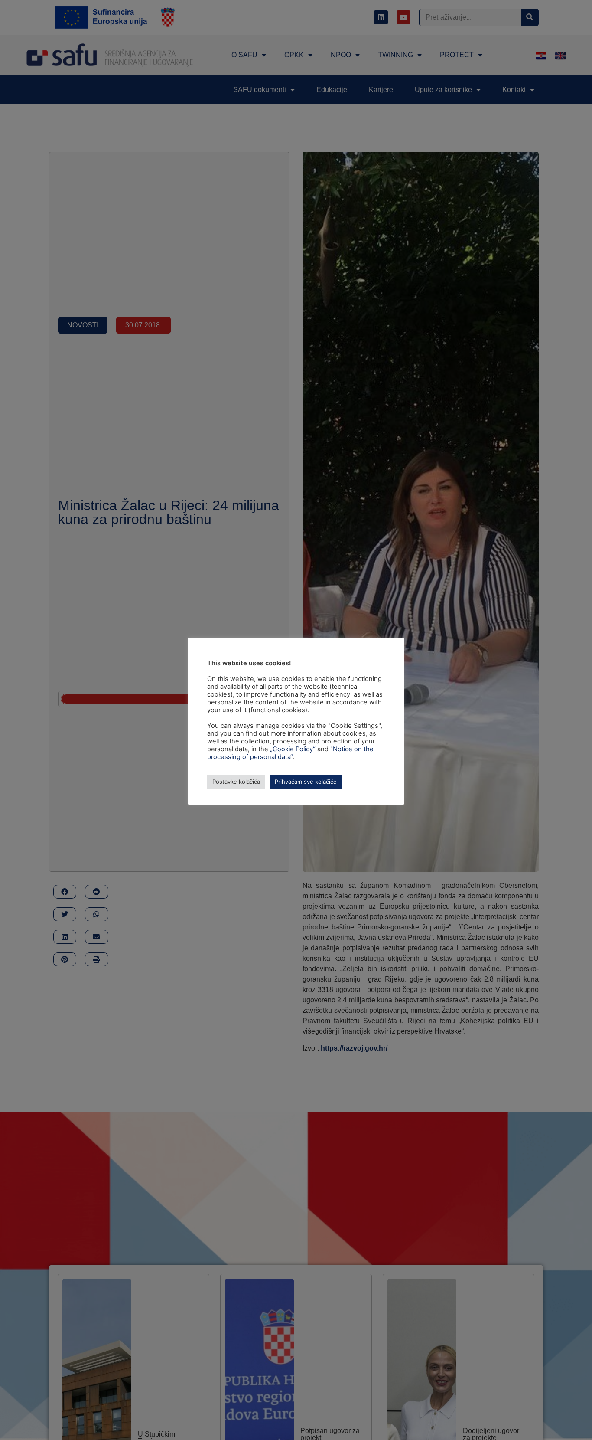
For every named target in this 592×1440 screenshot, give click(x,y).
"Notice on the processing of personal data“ (290, 753)
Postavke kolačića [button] (236, 781)
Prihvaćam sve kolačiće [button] (306, 781)
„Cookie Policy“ (293, 749)
